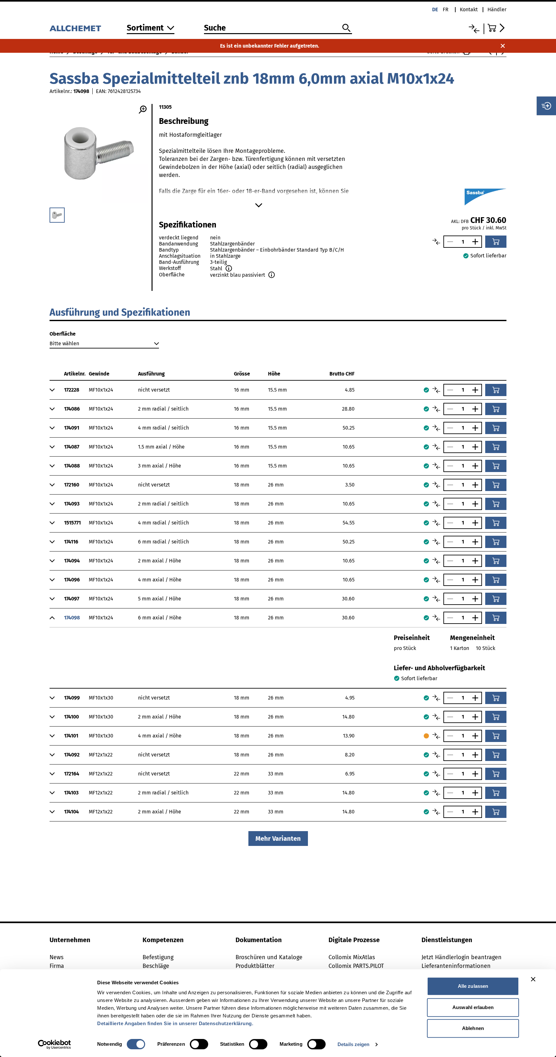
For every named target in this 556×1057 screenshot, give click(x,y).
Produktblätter (255, 965)
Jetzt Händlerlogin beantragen (462, 957)
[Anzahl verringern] (448, 241)
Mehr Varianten (278, 838)
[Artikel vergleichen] (436, 242)
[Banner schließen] (533, 979)
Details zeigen (353, 1044)
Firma (57, 965)
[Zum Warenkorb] (496, 27)
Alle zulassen (473, 986)
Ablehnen (473, 1028)
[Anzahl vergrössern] (476, 241)
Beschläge (156, 965)
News (56, 957)
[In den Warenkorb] (495, 242)
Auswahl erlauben (473, 1007)
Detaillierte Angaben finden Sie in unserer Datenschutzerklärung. (175, 1023)
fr (446, 9)
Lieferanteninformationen (456, 965)
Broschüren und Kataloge (269, 957)
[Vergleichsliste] (474, 28)
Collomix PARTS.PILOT (356, 965)
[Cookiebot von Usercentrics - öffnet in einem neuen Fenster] (54, 1044)
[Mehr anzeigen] (258, 205)
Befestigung (158, 957)
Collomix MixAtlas (352, 957)
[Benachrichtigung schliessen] (502, 46)
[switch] (199, 1044)
